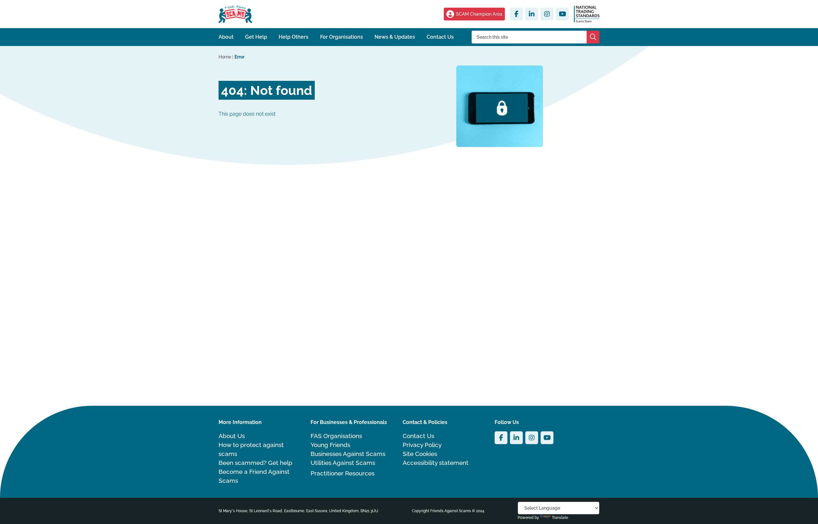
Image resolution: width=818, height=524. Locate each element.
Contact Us (440, 37)
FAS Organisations (336, 435)
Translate (560, 517)
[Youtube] (562, 14)
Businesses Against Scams (348, 453)
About (226, 37)
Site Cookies (420, 453)
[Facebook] (516, 14)
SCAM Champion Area (479, 14)
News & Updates (394, 37)
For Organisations (341, 37)
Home (225, 56)
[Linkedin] (531, 14)
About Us (232, 435)
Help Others (293, 37)
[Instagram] (547, 14)
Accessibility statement (435, 462)
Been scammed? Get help (255, 462)
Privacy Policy (422, 444)
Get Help (256, 37)
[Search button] (593, 37)
